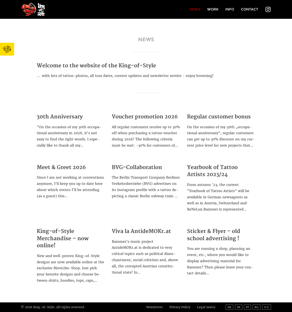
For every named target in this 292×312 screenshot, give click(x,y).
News (195, 9)
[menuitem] (195, 9)
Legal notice (206, 307)
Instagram (268, 9)
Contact (249, 9)
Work (212, 9)
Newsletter (154, 307)
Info (229, 9)
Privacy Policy (180, 307)
